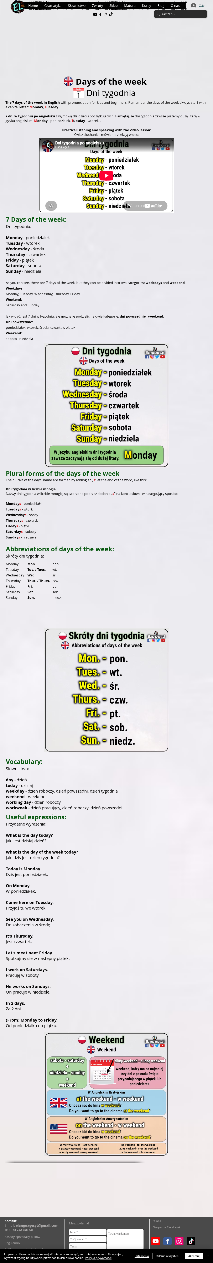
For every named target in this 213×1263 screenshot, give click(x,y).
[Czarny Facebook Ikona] (100, 14)
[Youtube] (155, 1241)
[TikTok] (110, 14)
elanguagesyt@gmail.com (37, 1225)
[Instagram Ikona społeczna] (179, 1241)
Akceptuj (193, 1256)
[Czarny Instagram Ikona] (105, 14)
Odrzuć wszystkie (167, 1256)
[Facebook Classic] (167, 1241)
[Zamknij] (208, 1256)
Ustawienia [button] (142, 1256)
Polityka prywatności (98, 1258)
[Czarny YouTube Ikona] (95, 14)
